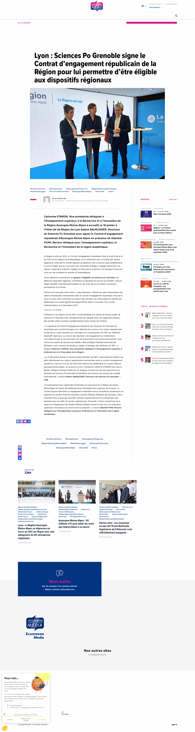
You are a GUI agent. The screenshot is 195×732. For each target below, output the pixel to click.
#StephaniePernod (26, 521)
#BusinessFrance (25, 512)
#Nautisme (159, 208)
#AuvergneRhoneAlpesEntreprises (32, 509)
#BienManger (146, 222)
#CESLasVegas (42, 512)
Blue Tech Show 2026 (162, 214)
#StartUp (62, 516)
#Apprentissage (106, 509)
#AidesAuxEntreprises (68, 509)
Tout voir (172, 199)
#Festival (144, 278)
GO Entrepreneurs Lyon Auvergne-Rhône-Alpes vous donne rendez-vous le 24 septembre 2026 (165, 248)
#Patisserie (104, 516)
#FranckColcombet (26, 514)
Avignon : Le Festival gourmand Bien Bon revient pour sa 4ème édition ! (164, 230)
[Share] (20, 458)
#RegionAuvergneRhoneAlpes (104, 189)
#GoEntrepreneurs (167, 239)
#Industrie (42, 514)
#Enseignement (55, 189)
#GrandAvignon (162, 222)
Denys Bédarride (59, 198)
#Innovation (146, 208)
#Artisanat (120, 509)
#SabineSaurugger (38, 191)
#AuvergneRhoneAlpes (82, 191)
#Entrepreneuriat (148, 239)
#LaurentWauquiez (40, 516)
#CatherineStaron (37, 189)
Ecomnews (154, 7)
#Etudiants (103, 514)
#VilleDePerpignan (160, 278)
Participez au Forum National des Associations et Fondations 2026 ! (164, 269)
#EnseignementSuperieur (77, 189)
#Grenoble (99, 191)
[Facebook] (18, 422)
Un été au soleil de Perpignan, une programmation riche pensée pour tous (162, 287)
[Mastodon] (21, 422)
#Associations (147, 258)
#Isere (111, 191)
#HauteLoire (127, 507)
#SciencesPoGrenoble (59, 191)
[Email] (25, 422)
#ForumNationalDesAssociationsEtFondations (160, 261)
